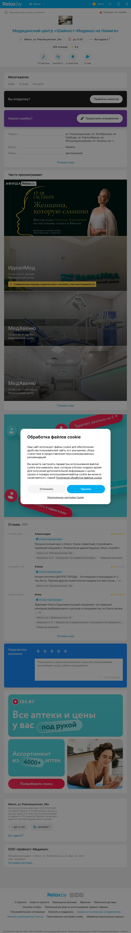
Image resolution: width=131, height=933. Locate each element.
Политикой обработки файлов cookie (79, 477)
